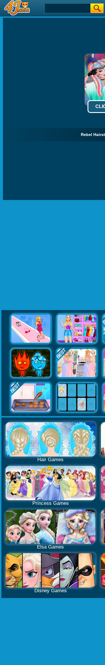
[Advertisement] (52, 255)
